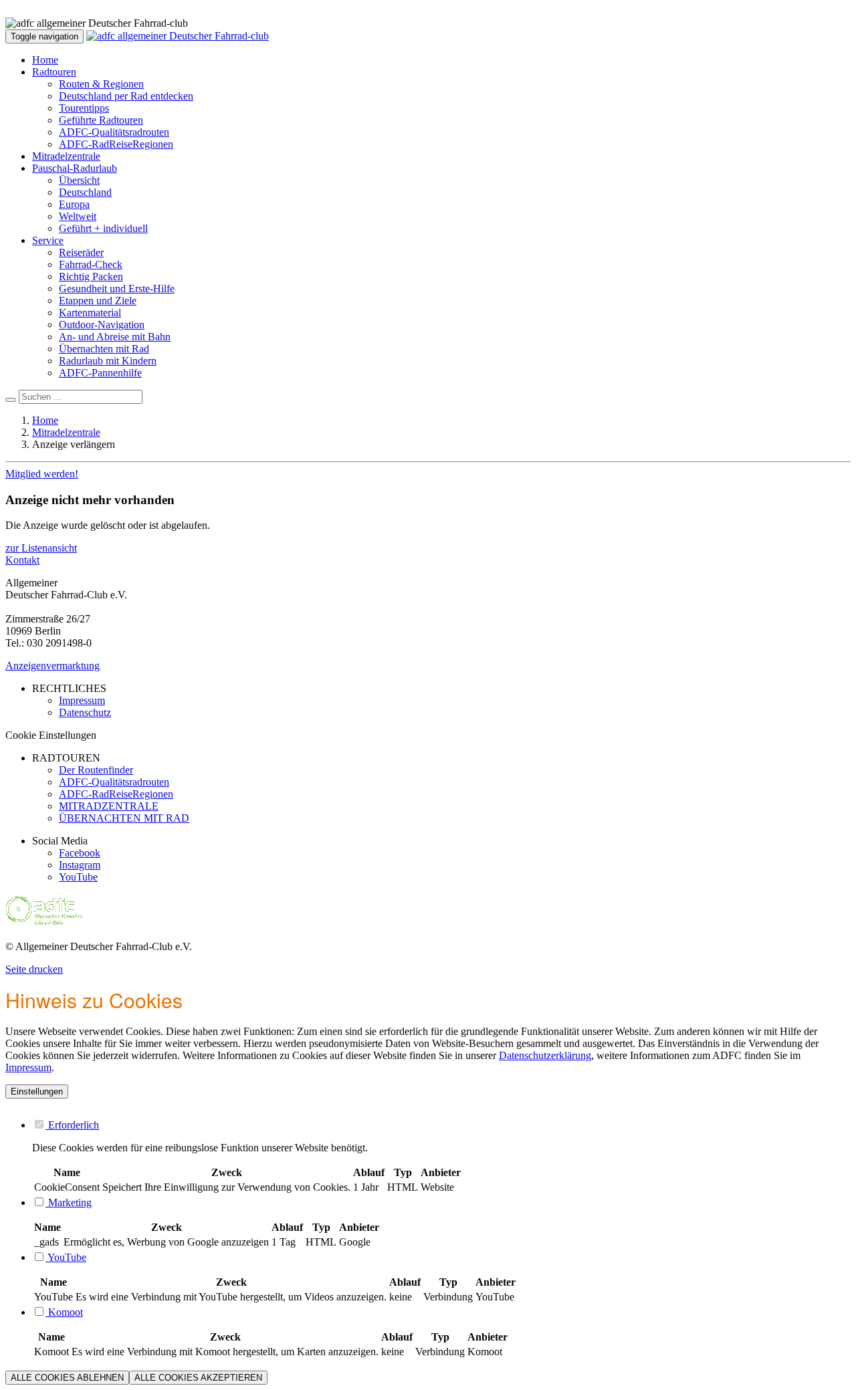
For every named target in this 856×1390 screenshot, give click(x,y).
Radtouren (54, 72)
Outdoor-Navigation (101, 324)
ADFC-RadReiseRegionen (116, 144)
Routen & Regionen (101, 84)
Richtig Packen (91, 276)
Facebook (79, 852)
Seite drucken (34, 969)
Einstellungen (37, 1091)
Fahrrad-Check (90, 264)
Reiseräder (81, 252)
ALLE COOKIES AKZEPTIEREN (198, 1378)
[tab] (441, 1124)
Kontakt (22, 560)
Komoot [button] (64, 1312)
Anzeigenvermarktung (52, 665)
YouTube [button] (65, 1257)
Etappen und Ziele (97, 300)
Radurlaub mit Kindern (107, 360)
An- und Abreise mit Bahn (115, 336)
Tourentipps (84, 108)
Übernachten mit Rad (104, 348)
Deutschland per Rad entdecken (126, 96)
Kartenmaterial (90, 312)
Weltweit (77, 216)
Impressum (28, 1067)
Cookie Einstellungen (50, 735)
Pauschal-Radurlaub (74, 168)
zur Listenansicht (41, 548)
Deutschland (85, 192)
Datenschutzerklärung (545, 1055)
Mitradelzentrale (66, 156)
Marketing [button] (68, 1202)
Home (45, 60)
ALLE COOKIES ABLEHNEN (67, 1378)
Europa (74, 204)
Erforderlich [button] (72, 1125)
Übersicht (79, 180)
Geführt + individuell (103, 228)
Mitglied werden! (41, 473)
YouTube (78, 877)
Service (48, 240)
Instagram (79, 865)
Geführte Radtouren (101, 120)
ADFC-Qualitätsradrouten (114, 132)
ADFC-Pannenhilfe (100, 372)
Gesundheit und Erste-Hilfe (117, 288)
